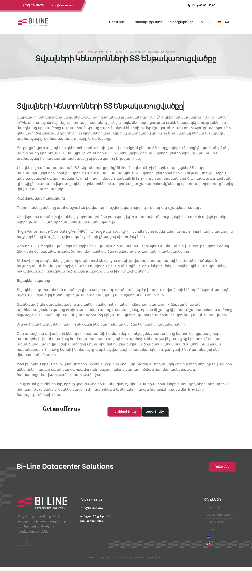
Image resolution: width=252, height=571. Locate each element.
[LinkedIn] (231, 5)
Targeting (157, 557)
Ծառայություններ (148, 22)
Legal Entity (155, 412)
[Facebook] (223, 5)
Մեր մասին (118, 22)
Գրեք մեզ (222, 467)
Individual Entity (124, 412)
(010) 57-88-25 (33, 5)
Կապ (205, 22)
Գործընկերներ (181, 22)
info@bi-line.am (63, 5)
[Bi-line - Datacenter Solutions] (33, 22)
